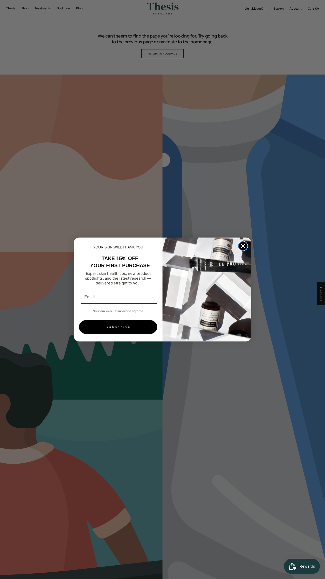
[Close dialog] (242, 246)
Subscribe (118, 327)
